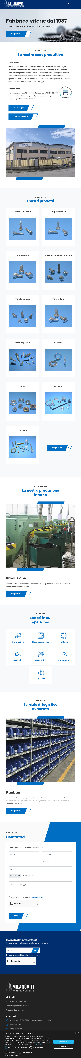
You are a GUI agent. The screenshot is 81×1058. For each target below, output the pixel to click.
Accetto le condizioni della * (27, 897)
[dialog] (40, 1044)
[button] (64, 4)
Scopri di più (16, 34)
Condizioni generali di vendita (17, 1006)
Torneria (23, 430)
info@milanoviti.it (16, 1029)
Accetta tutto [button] (63, 1042)
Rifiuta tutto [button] (63, 1046)
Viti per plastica (58, 212)
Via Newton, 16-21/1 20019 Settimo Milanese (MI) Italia (30, 1020)
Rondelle (58, 343)
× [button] (79, 1033)
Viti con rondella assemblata (58, 255)
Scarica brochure (21, 116)
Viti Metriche (58, 299)
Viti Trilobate (23, 255)
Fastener (58, 386)
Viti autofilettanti (23, 212)
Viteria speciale (22, 343)
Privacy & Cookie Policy (15, 1010)
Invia (16, 916)
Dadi (23, 386)
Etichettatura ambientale (16, 1001)
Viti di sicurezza (22, 299)
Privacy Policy (37, 897)
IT (68, 4)
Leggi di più (37, 1044)
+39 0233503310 (16, 1024)
